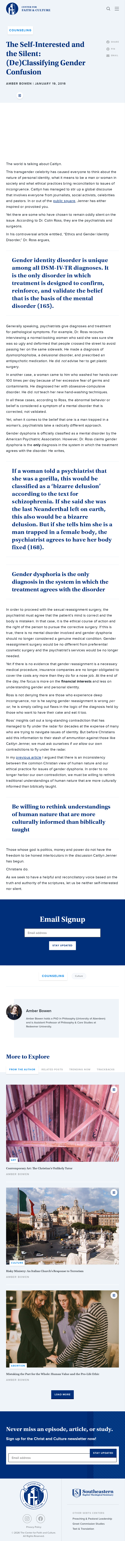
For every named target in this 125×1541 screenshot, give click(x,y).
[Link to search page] (108, 8)
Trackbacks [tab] (106, 1069)
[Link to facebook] (40, 1518)
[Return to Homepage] (34, 1496)
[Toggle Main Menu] (117, 8)
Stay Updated (62, 945)
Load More (62, 1394)
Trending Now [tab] (80, 1069)
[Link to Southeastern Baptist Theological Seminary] (93, 1497)
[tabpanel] (62, 1242)
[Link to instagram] (27, 1518)
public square (64, 201)
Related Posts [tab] (52, 1069)
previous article (28, 757)
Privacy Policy (33, 1527)
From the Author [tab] (22, 1069)
